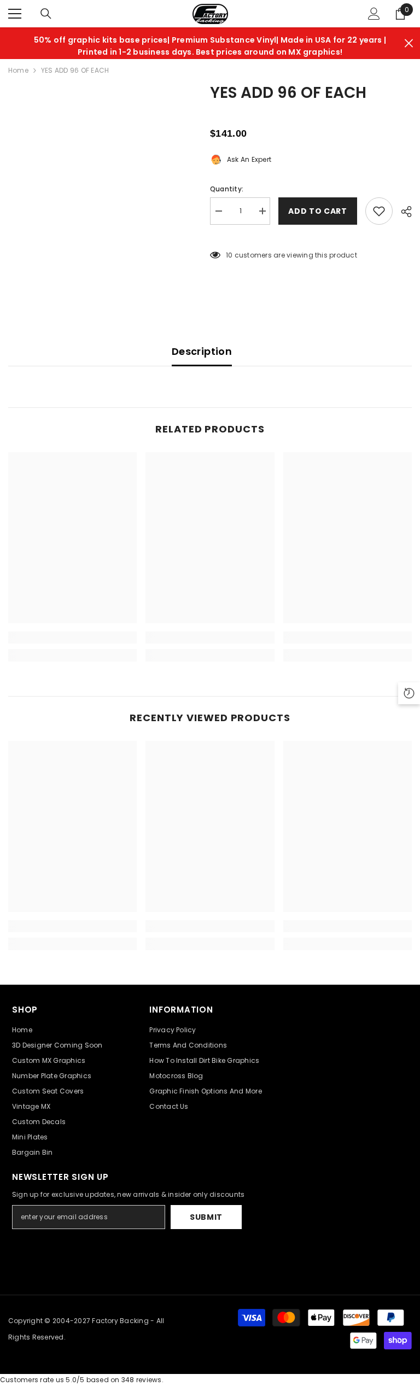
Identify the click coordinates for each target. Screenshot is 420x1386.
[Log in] (374, 14)
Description (202, 351)
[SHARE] (402, 211)
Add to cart (317, 211)
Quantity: (226, 189)
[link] (72, 637)
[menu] (14, 13)
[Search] (45, 13)
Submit (206, 1217)
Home (18, 70)
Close (409, 43)
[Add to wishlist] (379, 211)
